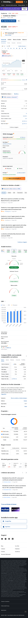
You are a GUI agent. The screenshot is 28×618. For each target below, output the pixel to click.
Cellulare (3, 548)
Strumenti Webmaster (6, 554)
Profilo (8, 42)
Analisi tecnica (6, 246)
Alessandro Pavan (7, 489)
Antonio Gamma (7, 497)
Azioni (2, 5)
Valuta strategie (8, 35)
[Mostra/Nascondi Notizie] (9, 46)
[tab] (8, 251)
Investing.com (8, 211)
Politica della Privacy (5, 605)
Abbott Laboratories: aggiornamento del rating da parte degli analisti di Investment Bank (13, 226)
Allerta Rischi (3, 610)
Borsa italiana (21, 5)
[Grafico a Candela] (2, 46)
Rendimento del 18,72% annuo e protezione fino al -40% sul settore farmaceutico (14, 486)
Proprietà (13, 42)
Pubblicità (17, 548)
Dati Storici (19, 42)
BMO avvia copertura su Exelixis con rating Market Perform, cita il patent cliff (12, 199)
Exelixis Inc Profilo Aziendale (10, 384)
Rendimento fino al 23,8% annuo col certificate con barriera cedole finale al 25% (14, 494)
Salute (25, 400)
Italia (26, 406)
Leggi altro (3, 394)
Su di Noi (17, 546)
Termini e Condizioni (5, 601)
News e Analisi (17, 39)
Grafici (9, 39)
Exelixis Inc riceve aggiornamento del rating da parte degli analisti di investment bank (13, 208)
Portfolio (3, 551)
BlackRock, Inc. (5, 451)
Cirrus (3, 463)
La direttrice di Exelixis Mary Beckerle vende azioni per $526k (13, 234)
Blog (2, 546)
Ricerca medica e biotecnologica (19, 398)
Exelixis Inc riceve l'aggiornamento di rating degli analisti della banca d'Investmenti (12, 217)
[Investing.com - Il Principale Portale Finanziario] (8, 2)
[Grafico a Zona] (4, 46)
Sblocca (23, 79)
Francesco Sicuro (7, 481)
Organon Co (16, 463)
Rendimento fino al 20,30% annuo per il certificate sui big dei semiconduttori (13, 479)
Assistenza (17, 551)
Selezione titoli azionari (11, 5)
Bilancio (24, 39)
